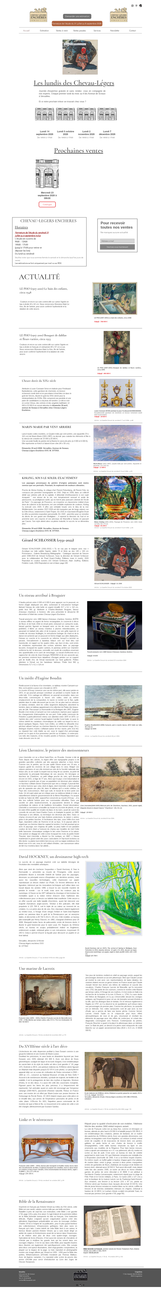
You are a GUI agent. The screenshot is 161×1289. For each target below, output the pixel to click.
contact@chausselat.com (27, 1280)
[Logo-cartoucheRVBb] (136, 5)
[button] (97, 30)
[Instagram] (132, 5)
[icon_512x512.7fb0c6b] (140, 5)
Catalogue (47, 204)
